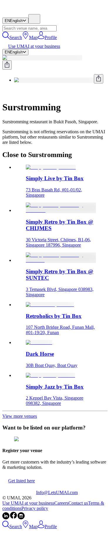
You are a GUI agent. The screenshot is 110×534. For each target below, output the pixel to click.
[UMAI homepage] (19, 11)
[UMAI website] (19, 492)
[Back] (4, 92)
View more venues (19, 416)
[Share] (7, 65)
